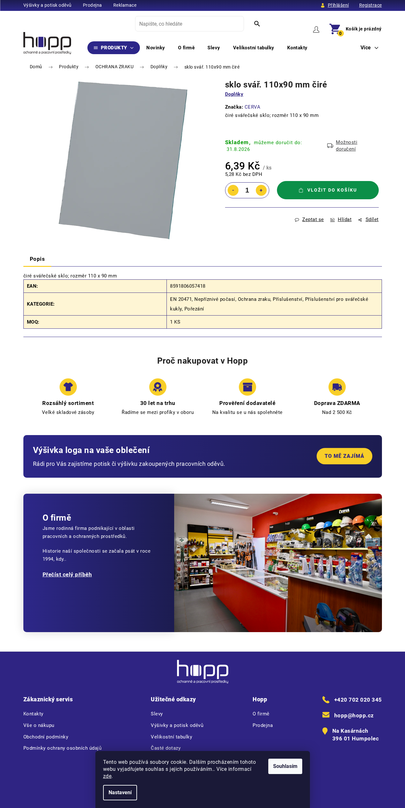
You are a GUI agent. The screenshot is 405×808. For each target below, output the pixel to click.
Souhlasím (285, 766)
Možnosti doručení (346, 145)
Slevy (157, 714)
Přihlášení (338, 5)
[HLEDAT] (257, 23)
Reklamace (125, 5)
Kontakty (33, 714)
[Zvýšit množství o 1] (261, 190)
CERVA (253, 107)
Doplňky (234, 94)
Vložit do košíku (332, 190)
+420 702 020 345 (358, 700)
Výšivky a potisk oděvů (47, 5)
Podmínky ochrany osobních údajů (62, 748)
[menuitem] (113, 47)
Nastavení (120, 792)
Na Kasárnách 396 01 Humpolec (355, 735)
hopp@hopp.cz (354, 715)
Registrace (370, 5)
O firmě (261, 714)
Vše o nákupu (38, 725)
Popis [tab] (37, 259)
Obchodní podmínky (46, 737)
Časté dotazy (166, 748)
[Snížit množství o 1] (233, 190)
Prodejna (92, 5)
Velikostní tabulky (171, 737)
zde (107, 776)
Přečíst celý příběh (67, 574)
